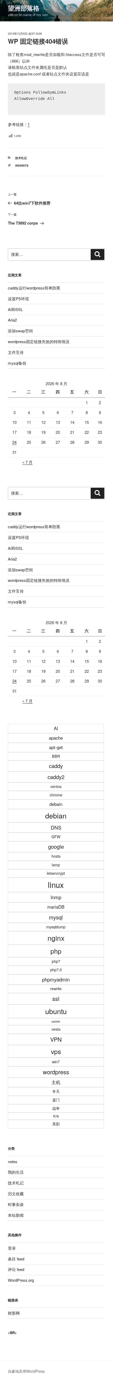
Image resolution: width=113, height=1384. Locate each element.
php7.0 (56, 969)
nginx (56, 938)
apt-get (56, 747)
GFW (56, 836)
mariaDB (55, 907)
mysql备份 (17, 363)
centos (55, 786)
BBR (56, 756)
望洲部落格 (23, 7)
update (56, 1021)
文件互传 (16, 352)
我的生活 (16, 1172)
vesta (56, 1029)
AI (56, 728)
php (55, 950)
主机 (56, 1082)
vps (56, 1051)
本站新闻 (16, 1215)
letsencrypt (56, 873)
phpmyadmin (56, 979)
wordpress (56, 1072)
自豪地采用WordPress (26, 1371)
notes (12, 1161)
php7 (56, 961)
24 (14, 442)
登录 (12, 1248)
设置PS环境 (18, 298)
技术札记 (21, 158)
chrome (56, 794)
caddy (56, 766)
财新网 (14, 1313)
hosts (56, 856)
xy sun (36, 33)
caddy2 (56, 777)
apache (56, 738)
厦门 (56, 1099)
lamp (56, 864)
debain (55, 804)
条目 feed (16, 1258)
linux (56, 884)
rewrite (21, 165)
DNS (56, 827)
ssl (55, 998)
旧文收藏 (16, 1193)
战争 (56, 1108)
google (56, 846)
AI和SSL (15, 309)
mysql (56, 917)
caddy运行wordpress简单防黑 (34, 288)
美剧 (56, 1123)
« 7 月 (27, 462)
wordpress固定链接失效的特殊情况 (38, 341)
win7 (56, 1061)
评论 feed (16, 1269)
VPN (56, 1039)
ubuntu (56, 1011)
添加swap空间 (20, 330)
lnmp (56, 897)
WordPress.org (21, 1280)
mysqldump (55, 926)
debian (55, 815)
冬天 (56, 1091)
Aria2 (12, 320)
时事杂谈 (16, 1204)
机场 (56, 1116)
